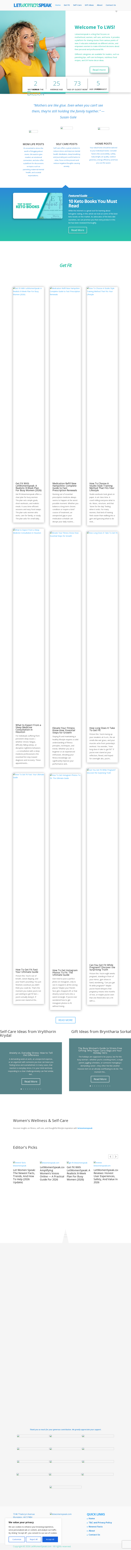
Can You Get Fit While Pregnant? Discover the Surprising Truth (102, 967)
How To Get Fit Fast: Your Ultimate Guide (27, 970)
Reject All (33, 1539)
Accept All (50, 1539)
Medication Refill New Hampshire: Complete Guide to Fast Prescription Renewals (64, 487)
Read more (99, 70)
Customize (16, 1539)
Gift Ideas (89, 5)
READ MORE (65, 1020)
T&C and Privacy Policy (100, 1522)
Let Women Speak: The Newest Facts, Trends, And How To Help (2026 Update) (24, 1176)
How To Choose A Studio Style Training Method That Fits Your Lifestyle (101, 487)
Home (58, 5)
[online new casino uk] (33, 1436)
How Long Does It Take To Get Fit (102, 729)
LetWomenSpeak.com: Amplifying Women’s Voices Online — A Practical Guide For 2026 (52, 1173)
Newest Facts (96, 1526)
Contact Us (111, 5)
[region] (33, 1531)
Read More (30, 1081)
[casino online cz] (97, 1475)
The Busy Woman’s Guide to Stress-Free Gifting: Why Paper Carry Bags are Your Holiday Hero (100, 1050)
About (99, 5)
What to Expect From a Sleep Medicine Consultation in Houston (28, 728)
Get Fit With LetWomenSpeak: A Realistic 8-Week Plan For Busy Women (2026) (28, 487)
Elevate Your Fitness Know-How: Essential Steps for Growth (63, 730)
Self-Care (77, 5)
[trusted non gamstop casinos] (65, 1436)
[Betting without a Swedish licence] (65, 1487)
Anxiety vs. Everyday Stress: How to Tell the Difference (31, 1054)
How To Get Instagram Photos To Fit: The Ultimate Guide (65, 972)
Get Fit (67, 5)
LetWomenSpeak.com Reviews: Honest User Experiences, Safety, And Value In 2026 (106, 1176)
